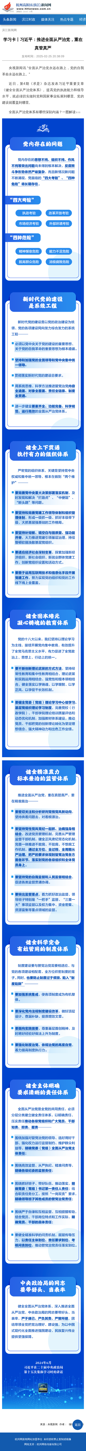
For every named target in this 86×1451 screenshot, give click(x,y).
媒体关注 (47, 19)
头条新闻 (9, 19)
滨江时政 (28, 19)
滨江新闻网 (9, 30)
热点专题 (66, 19)
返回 (78, 1424)
